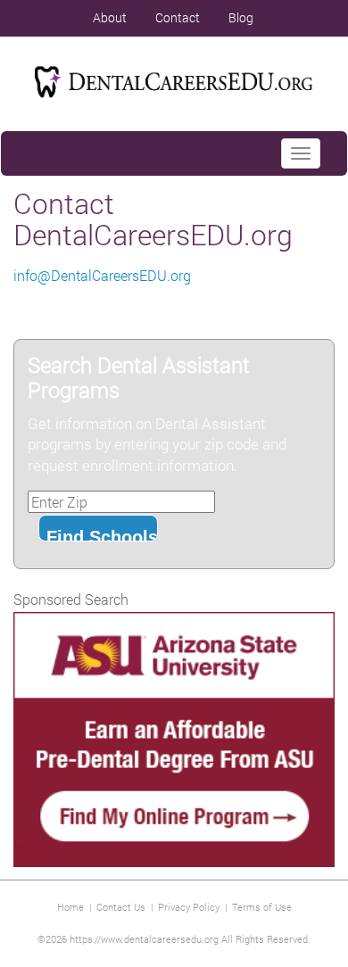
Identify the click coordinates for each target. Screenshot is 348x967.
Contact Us (120, 906)
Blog (240, 17)
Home (70, 906)
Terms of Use (262, 906)
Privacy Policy (189, 906)
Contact (177, 17)
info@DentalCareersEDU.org (102, 275)
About (110, 17)
